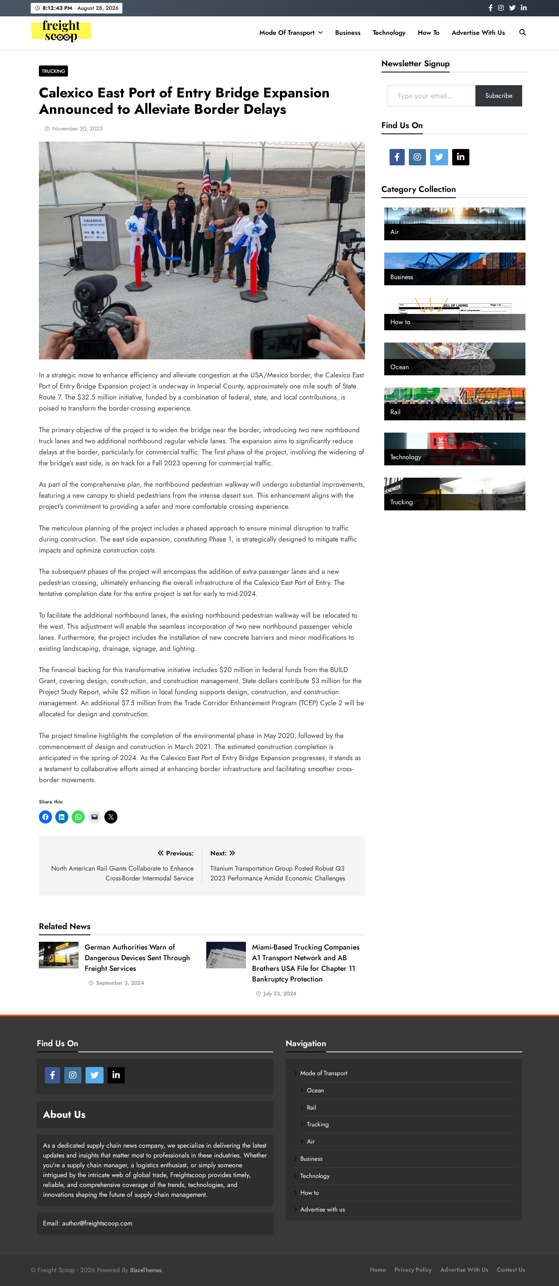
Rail (311, 1107)
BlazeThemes (146, 1270)
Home (378, 1270)
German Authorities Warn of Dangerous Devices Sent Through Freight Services (137, 958)
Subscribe (498, 95)
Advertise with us (478, 32)
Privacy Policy (413, 1270)
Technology (389, 32)
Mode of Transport (287, 32)
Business (348, 32)
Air (311, 1141)
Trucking (53, 71)
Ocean (315, 1090)
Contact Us (511, 1270)
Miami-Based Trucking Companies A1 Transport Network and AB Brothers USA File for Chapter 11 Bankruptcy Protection (305, 963)
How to (429, 32)
